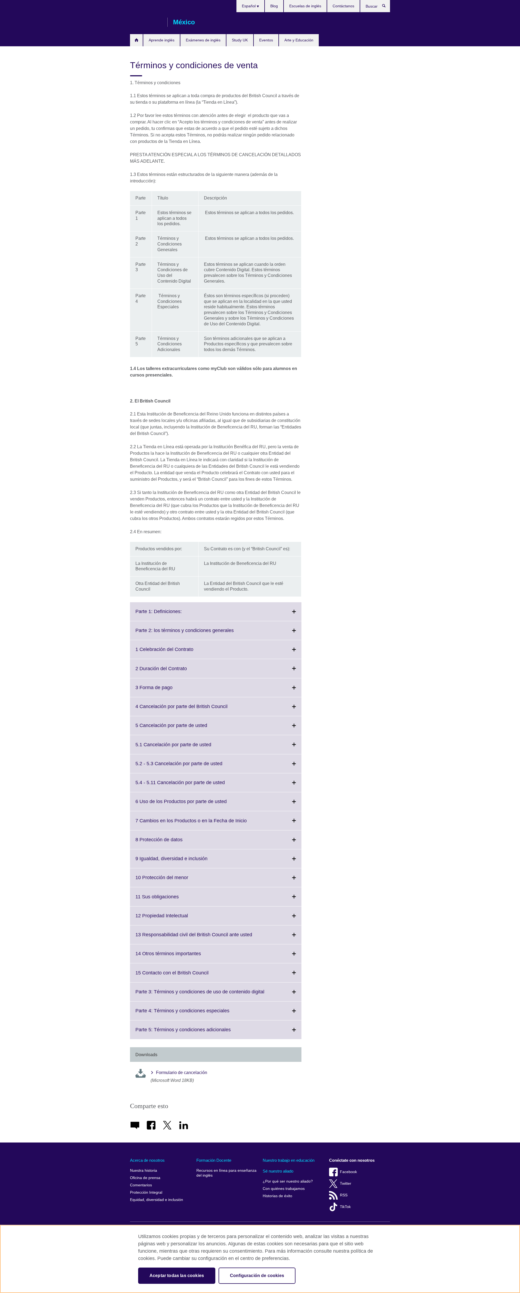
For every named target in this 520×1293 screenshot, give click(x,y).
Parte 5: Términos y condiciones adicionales (195, 1033)
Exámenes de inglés (203, 40)
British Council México (146, 22)
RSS (343, 1195)
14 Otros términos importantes (180, 957)
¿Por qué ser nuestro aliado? (288, 1181)
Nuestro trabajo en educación (288, 1160)
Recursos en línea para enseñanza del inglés (226, 1172)
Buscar (386, 7)
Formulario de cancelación (181, 1072)
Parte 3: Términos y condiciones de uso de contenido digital (211, 995)
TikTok (345, 1207)
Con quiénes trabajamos (284, 1189)
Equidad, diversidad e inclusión (156, 1200)
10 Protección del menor (173, 881)
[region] (260, 1259)
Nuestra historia (143, 1170)
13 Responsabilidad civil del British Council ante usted (205, 938)
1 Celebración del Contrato (176, 652)
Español (249, 6)
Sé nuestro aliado (278, 1171)
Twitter (345, 1183)
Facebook (348, 1172)
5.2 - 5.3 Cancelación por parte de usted (190, 767)
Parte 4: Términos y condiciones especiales (194, 1014)
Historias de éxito (277, 1196)
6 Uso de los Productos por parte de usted (193, 804)
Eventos (266, 40)
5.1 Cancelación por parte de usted (185, 748)
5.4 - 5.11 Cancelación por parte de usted (192, 786)
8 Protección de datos (170, 843)
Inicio (136, 40)
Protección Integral (146, 1192)
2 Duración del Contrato (173, 672)
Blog (274, 6)
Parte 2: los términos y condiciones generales (196, 633)
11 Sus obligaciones (169, 900)
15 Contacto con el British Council (183, 976)
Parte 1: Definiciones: (170, 614)
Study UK (240, 40)
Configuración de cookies (257, 1275)
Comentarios (141, 1185)
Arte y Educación (298, 40)
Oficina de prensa (145, 1178)
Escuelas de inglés (305, 6)
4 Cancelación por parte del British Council (193, 709)
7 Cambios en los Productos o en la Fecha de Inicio (203, 824)
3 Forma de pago (165, 691)
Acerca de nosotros (147, 1160)
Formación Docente (213, 1160)
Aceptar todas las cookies (177, 1275)
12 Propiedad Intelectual (173, 919)
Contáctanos (343, 6)
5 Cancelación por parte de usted (183, 728)
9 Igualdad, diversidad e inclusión (183, 862)
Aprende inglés (161, 40)
